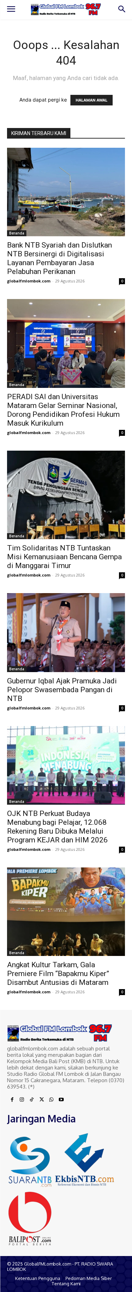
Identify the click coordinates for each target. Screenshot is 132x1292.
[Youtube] (61, 1100)
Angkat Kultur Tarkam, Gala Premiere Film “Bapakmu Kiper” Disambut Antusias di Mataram (58, 974)
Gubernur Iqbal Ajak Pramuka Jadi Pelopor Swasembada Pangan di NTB (62, 690)
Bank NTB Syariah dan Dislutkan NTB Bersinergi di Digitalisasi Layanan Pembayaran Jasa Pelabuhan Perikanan (59, 258)
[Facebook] (12, 1100)
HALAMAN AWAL (91, 100)
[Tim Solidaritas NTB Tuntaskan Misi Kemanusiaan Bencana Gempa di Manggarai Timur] (66, 495)
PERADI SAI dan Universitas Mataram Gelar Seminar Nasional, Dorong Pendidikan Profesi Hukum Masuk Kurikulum (63, 409)
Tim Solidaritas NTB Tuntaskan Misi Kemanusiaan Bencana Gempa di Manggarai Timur (64, 557)
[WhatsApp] (51, 1100)
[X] (41, 1100)
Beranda (16, 233)
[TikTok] (32, 1100)
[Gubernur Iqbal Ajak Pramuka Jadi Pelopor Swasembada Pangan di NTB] (66, 632)
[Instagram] (22, 1100)
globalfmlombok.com (28, 281)
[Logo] (66, 9)
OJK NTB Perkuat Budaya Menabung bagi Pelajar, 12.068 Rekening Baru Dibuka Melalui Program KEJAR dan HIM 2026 (57, 826)
